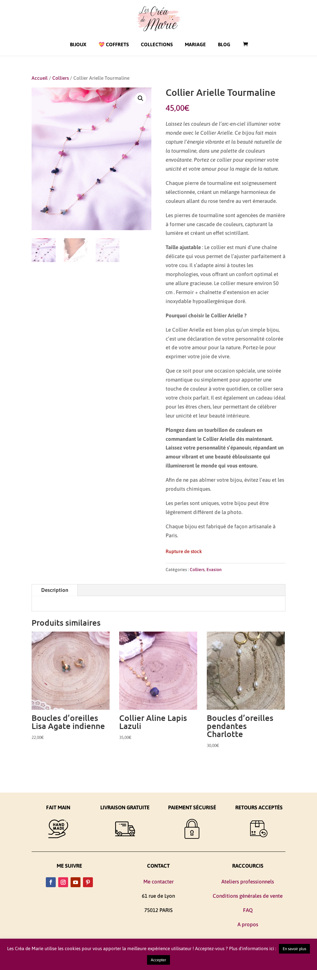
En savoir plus (294, 948)
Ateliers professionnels (247, 881)
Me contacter (158, 881)
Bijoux (78, 44)
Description (54, 590)
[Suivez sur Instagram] (63, 882)
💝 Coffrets (113, 44)
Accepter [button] (158, 960)
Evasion (214, 569)
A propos (247, 924)
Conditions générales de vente (248, 896)
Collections (157, 44)
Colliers (60, 78)
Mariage (195, 44)
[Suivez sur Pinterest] (88, 882)
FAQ (248, 910)
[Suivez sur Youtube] (75, 882)
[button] (140, 98)
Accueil (40, 78)
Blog (224, 44)
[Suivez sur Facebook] (51, 882)
